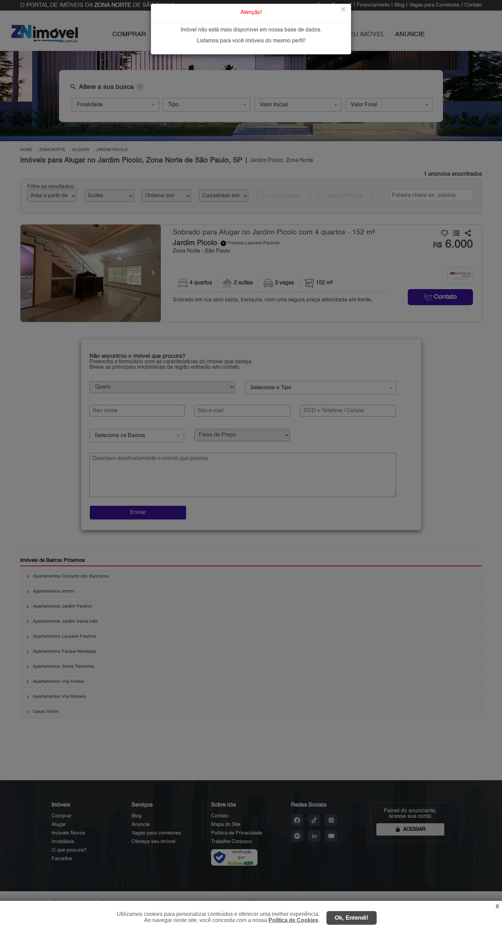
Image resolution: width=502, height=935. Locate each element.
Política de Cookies (293, 920)
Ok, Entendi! (351, 917)
